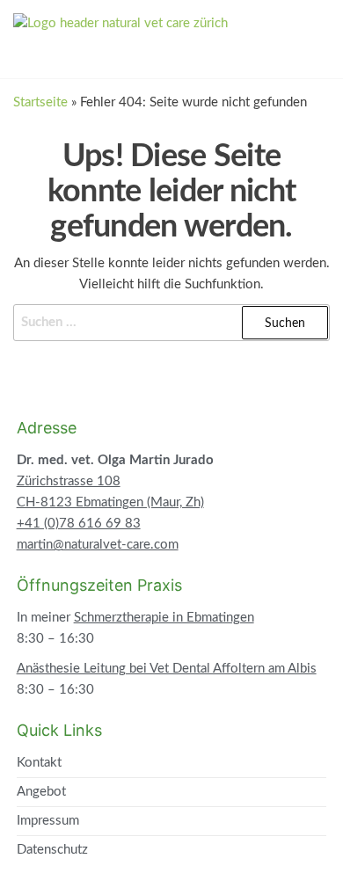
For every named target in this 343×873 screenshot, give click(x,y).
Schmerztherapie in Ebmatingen (164, 617)
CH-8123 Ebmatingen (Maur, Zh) (110, 502)
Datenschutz (52, 849)
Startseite (40, 102)
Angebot (41, 791)
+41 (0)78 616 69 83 (79, 523)
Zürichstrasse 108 (68, 481)
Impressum (48, 820)
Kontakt (39, 762)
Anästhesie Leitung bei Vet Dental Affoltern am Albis (167, 668)
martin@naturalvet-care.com (98, 544)
